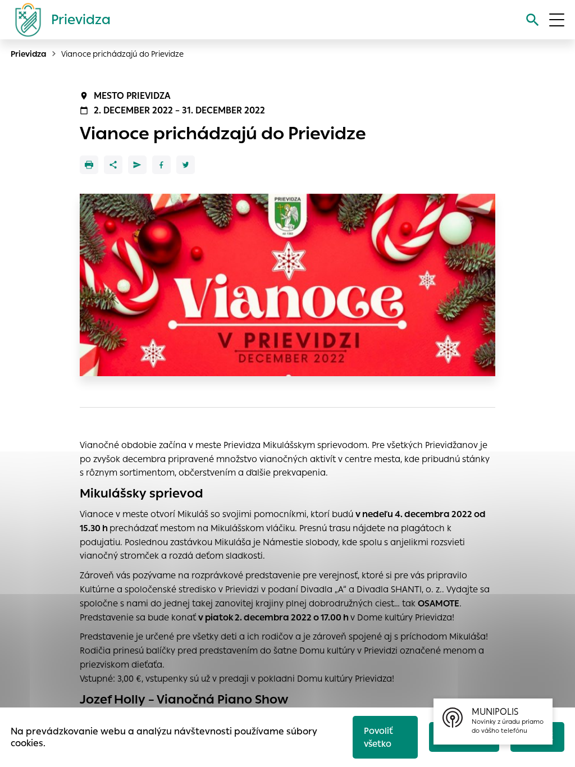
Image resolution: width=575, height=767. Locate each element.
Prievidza (29, 54)
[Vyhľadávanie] (532, 19)
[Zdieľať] (113, 165)
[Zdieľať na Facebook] (161, 165)
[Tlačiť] (89, 165)
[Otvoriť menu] (556, 19)
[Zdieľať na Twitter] (185, 165)
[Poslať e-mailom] (137, 165)
